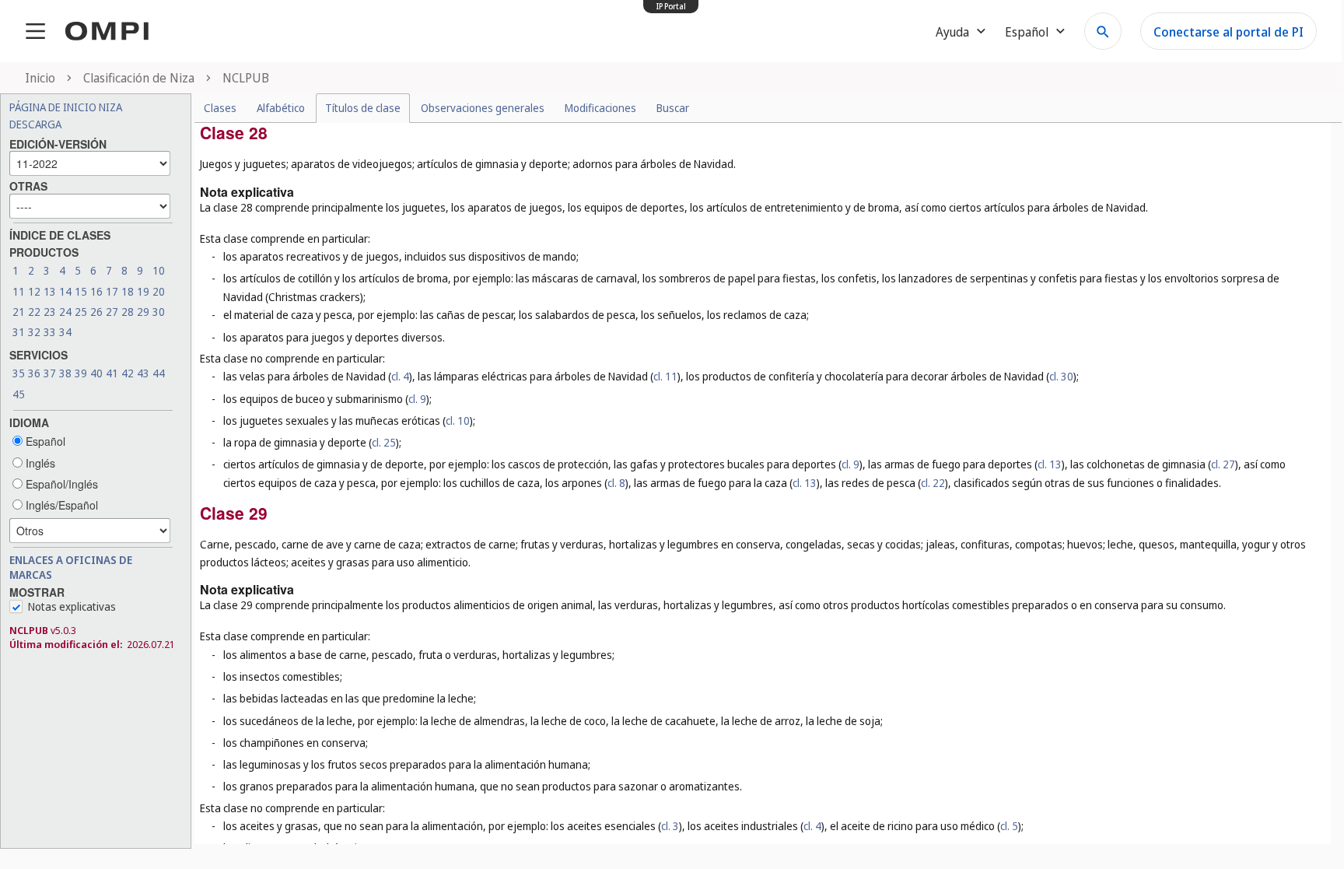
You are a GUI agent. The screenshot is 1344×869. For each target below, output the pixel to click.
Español (44, 441)
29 (143, 311)
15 (81, 291)
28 (127, 311)
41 (112, 373)
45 (18, 394)
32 (34, 331)
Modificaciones (600, 107)
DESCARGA (35, 124)
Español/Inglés (60, 484)
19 (143, 291)
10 (158, 270)
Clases (220, 107)
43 (143, 373)
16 (96, 291)
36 (34, 373)
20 (158, 291)
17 (112, 291)
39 (81, 373)
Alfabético (281, 107)
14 (65, 291)
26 (96, 311)
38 (65, 373)
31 (18, 331)
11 (18, 291)
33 (50, 331)
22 (34, 311)
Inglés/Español (60, 505)
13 (50, 291)
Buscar (672, 107)
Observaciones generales (482, 107)
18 (127, 291)
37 (50, 373)
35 (18, 373)
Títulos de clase (363, 107)
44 (158, 373)
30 (158, 311)
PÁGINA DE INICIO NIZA (65, 107)
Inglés (39, 463)
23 (50, 311)
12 (34, 291)
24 (65, 311)
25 (81, 311)
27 (112, 311)
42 (127, 373)
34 (65, 331)
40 (96, 373)
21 (18, 311)
